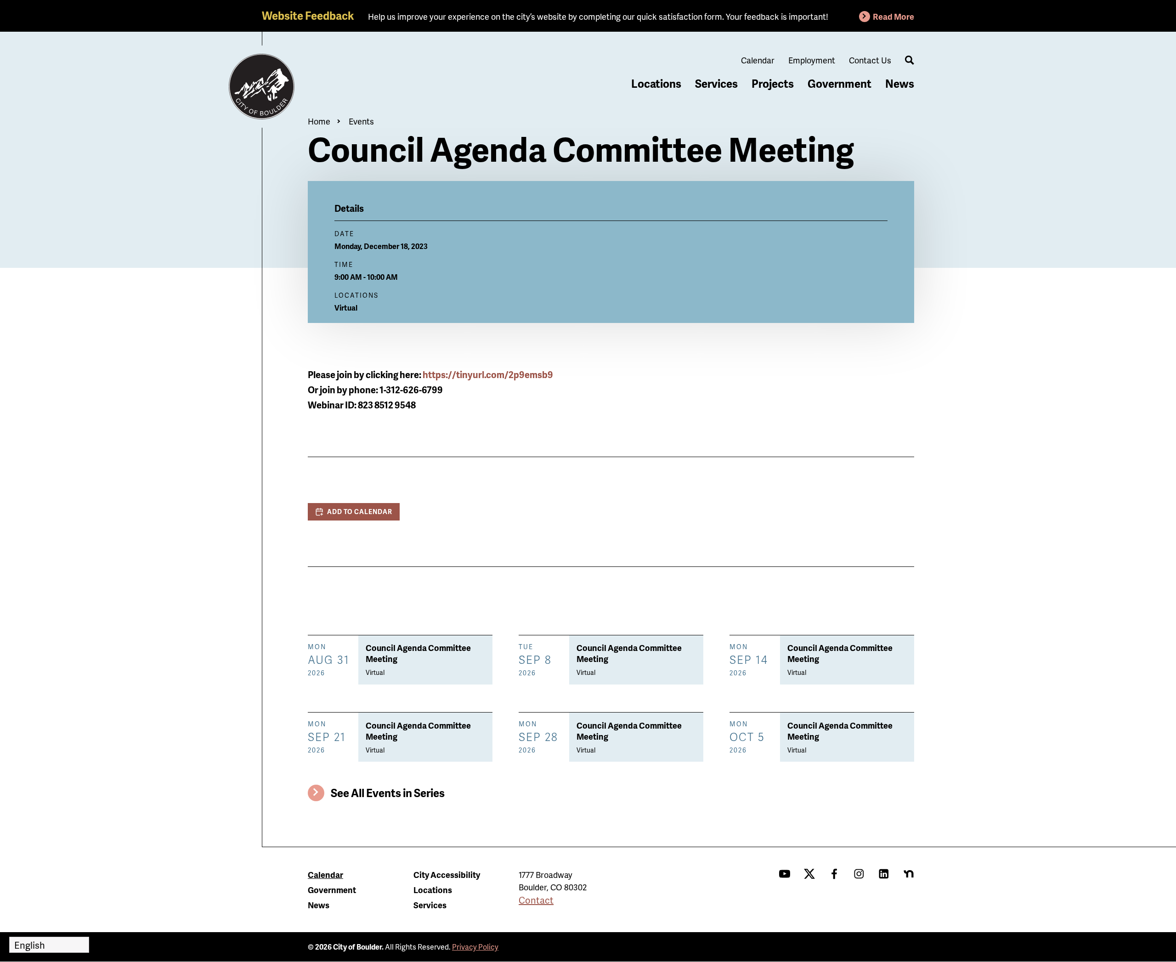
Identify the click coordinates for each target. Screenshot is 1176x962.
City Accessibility (446, 874)
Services (716, 83)
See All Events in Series (388, 792)
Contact (536, 900)
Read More (893, 16)
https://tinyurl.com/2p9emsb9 (488, 374)
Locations (656, 83)
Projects (773, 83)
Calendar (758, 60)
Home (319, 121)
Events (361, 121)
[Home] (262, 87)
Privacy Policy (475, 946)
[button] (354, 512)
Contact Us (870, 60)
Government (839, 83)
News (899, 83)
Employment (811, 60)
